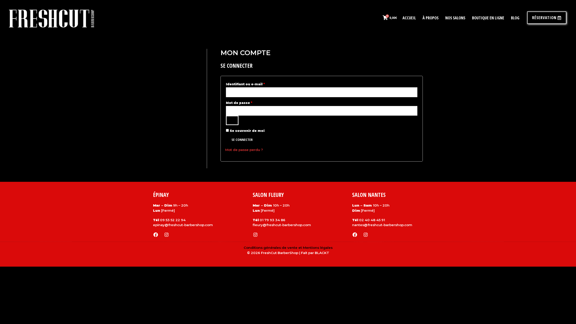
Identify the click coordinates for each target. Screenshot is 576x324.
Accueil (409, 17)
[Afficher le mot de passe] (232, 120)
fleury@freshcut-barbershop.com (282, 225)
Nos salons (455, 17)
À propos (431, 17)
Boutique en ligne (488, 17)
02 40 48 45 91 (372, 220)
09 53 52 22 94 (173, 220)
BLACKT (322, 253)
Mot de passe (249, 102)
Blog (515, 17)
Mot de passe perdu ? (244, 150)
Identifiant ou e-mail (256, 83)
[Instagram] (166, 234)
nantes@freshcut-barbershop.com (382, 225)
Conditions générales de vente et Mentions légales (288, 247)
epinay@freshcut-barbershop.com (183, 225)
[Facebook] (155, 234)
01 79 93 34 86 (272, 220)
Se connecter (242, 139)
